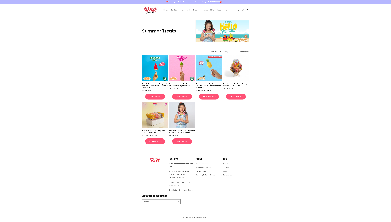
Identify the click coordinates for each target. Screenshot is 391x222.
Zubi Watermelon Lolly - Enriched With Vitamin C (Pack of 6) (182, 131)
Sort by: (214, 52)
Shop (225, 171)
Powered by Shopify (202, 217)
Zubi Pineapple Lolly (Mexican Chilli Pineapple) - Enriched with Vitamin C (208, 85)
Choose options (209, 96)
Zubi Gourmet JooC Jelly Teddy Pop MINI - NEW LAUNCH (235, 85)
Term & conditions (203, 164)
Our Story (226, 167)
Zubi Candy (191, 217)
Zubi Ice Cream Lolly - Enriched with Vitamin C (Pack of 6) (181, 85)
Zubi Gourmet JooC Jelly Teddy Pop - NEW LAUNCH (154, 131)
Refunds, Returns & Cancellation (209, 175)
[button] (196, 10)
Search (225, 164)
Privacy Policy (201, 171)
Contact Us (227, 175)
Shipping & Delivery (203, 167)
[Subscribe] (178, 201)
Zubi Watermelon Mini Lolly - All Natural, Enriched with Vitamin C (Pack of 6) (155, 85)
